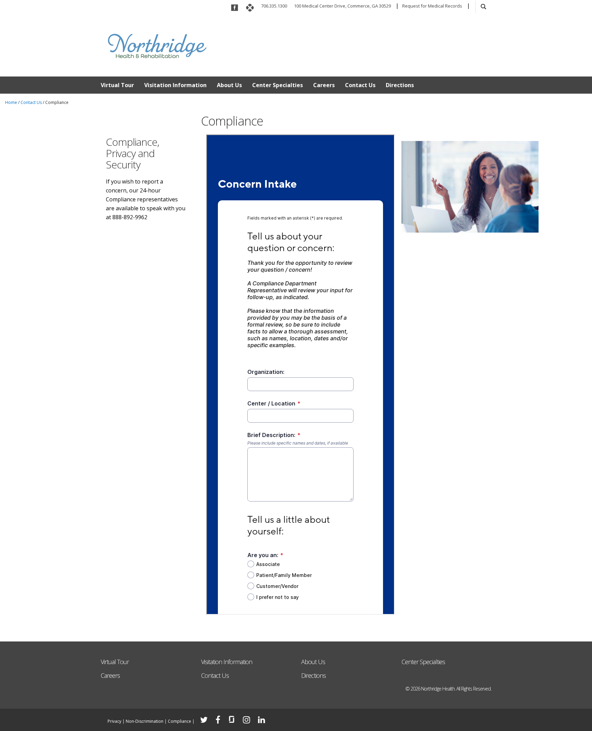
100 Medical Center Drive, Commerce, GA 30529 (342, 6)
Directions (400, 85)
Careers (324, 85)
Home (11, 102)
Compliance (179, 721)
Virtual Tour (117, 85)
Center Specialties (277, 85)
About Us (229, 85)
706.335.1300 (274, 6)
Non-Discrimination (144, 721)
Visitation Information (175, 85)
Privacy (114, 721)
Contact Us (360, 85)
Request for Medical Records (432, 6)
